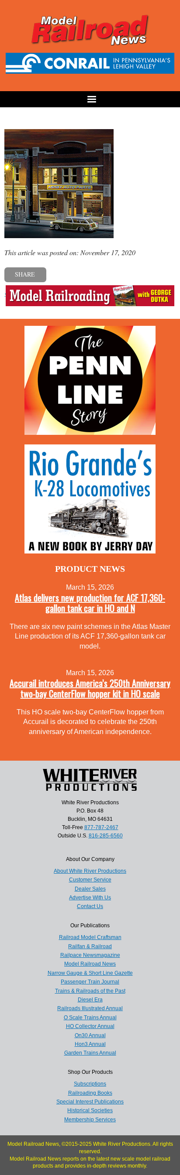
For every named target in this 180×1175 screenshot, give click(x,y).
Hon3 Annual (90, 1044)
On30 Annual (90, 1035)
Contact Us (90, 906)
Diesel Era (90, 1000)
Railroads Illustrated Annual (90, 1008)
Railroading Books (90, 1093)
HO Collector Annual (90, 1026)
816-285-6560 (106, 836)
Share (25, 274)
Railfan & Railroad (90, 946)
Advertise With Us (90, 898)
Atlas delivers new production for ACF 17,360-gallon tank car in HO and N (90, 603)
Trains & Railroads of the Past (90, 991)
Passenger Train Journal (90, 982)
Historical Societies (90, 1110)
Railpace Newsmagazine (90, 955)
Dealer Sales (90, 889)
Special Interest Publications (90, 1102)
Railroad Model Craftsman (90, 937)
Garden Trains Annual (90, 1053)
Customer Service (90, 880)
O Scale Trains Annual (90, 1017)
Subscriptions (90, 1084)
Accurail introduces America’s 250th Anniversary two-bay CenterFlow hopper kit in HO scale (90, 688)
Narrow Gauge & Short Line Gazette (90, 973)
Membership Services (90, 1120)
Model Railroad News (90, 964)
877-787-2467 (101, 827)
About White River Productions (90, 871)
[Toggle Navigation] (90, 99)
